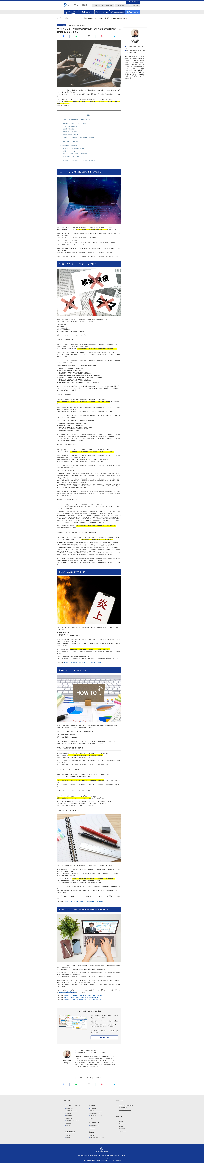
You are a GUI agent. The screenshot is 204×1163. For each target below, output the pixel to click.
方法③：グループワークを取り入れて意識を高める (75, 154)
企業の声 (68, 1125)
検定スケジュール (94, 1122)
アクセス (121, 1123)
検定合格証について (71, 1115)
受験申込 (92, 1135)
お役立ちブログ (67, 18)
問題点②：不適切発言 (68, 129)
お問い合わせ (122, 1128)
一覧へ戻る (89, 1078)
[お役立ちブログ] (132, 12)
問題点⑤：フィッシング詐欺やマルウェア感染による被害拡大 (78, 137)
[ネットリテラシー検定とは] (71, 12)
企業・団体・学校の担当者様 (97, 1137)
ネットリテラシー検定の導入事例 (71, 156)
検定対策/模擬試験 (70, 1132)
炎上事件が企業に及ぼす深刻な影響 (69, 141)
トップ (59, 18)
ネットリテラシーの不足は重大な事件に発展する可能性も (75, 119)
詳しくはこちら (105, 1037)
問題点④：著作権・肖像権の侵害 (71, 134)
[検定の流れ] (86, 12)
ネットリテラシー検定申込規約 (126, 1105)
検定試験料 (68, 1113)
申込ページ (92, 1128)
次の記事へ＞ (98, 1078)
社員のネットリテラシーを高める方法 (70, 145)
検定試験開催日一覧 (95, 1125)
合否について (93, 1118)
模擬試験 (68, 1137)
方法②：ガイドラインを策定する (71, 151)
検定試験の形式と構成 (71, 1110)
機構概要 (121, 1121)
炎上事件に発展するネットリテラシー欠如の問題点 (73, 123)
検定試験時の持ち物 (95, 1113)
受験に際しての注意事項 (96, 1115)
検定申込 (91, 1132)
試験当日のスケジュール (96, 1110)
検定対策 (68, 1135)
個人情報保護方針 (123, 1107)
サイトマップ (121, 1155)
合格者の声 (68, 1123)
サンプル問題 (69, 1118)
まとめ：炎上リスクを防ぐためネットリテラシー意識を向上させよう (77, 160)
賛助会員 (121, 1126)
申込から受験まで (94, 1108)
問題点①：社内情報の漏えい (70, 126)
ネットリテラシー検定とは (72, 1105)
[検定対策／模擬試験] (117, 12)
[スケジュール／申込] (102, 12)
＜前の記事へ (79, 1078)
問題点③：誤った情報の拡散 (70, 132)
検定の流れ (92, 1105)
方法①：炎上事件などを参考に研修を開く (73, 148)
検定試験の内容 (69, 1108)
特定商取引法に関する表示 (125, 1110)
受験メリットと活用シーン (72, 1120)
